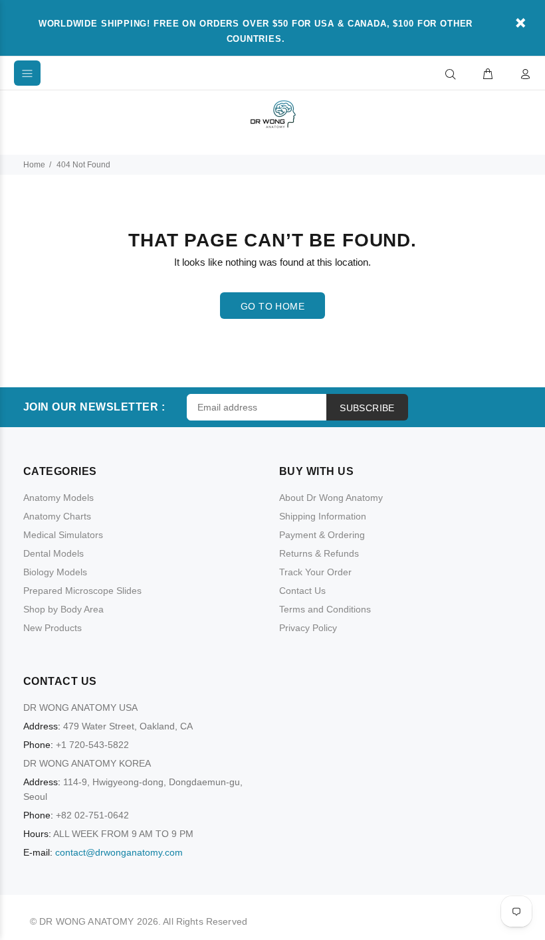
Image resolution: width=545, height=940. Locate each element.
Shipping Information (322, 516)
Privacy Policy (308, 627)
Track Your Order (315, 572)
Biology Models (55, 572)
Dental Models (53, 553)
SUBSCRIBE (367, 408)
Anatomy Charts (57, 516)
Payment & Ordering (322, 534)
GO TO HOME (272, 306)
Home (34, 164)
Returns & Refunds (319, 553)
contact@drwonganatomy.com (119, 852)
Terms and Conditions (325, 609)
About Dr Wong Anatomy (331, 497)
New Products (52, 627)
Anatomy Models (58, 497)
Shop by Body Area (63, 609)
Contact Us (302, 590)
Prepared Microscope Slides (82, 590)
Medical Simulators (63, 534)
